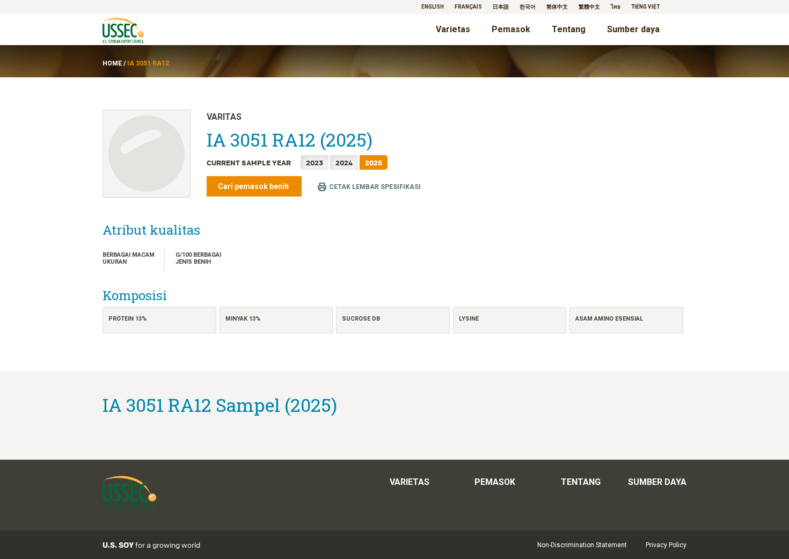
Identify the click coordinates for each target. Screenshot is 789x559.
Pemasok (511, 29)
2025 (373, 162)
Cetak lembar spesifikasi (375, 187)
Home (112, 63)
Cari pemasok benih (254, 186)
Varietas (453, 29)
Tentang (569, 29)
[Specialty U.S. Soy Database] (138, 31)
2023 (314, 162)
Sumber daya (633, 29)
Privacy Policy (666, 545)
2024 (344, 162)
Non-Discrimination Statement (582, 545)
